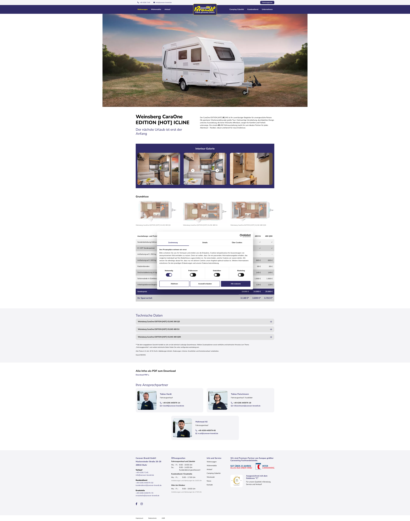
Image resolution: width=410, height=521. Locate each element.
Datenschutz (152, 518)
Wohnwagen (212, 462)
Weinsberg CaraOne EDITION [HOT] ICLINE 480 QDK (159, 337)
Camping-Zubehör (214, 473)
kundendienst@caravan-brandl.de (149, 485)
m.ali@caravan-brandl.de (208, 433)
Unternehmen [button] (267, 9)
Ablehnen (174, 284)
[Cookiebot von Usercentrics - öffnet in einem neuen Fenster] (241, 235)
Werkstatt (211, 477)
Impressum (139, 518)
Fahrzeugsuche (267, 2)
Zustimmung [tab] (173, 242)
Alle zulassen (236, 284)
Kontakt (210, 485)
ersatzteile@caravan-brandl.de (147, 495)
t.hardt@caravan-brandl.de (173, 406)
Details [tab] (205, 242)
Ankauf (167, 9)
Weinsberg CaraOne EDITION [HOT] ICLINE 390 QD (159, 321)
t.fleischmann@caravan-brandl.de (247, 406)
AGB (163, 518)
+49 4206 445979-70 (144, 493)
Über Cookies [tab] (237, 242)
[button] (193, 170)
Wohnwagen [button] (142, 9)
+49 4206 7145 (145, 2)
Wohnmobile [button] (156, 9)
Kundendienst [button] (252, 9)
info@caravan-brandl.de (164, 2)
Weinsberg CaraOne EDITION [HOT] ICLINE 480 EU (158, 329)
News (209, 481)
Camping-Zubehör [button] (236, 9)
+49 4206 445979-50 (144, 483)
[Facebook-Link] (137, 504)
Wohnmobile (212, 465)
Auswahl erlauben (205, 284)
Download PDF (142, 375)
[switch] (193, 275)
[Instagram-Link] (142, 504)
